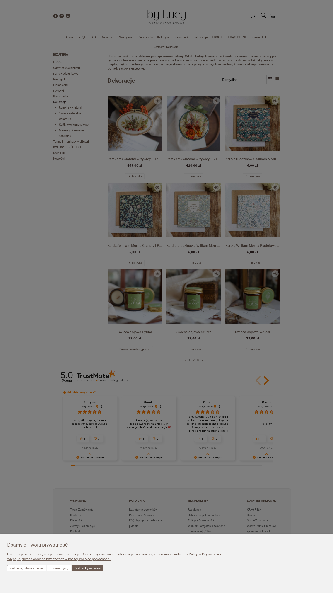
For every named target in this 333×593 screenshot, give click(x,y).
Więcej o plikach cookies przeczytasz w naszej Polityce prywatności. (59, 559)
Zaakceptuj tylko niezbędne (26, 568)
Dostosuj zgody (59, 568)
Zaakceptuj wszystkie (88, 568)
